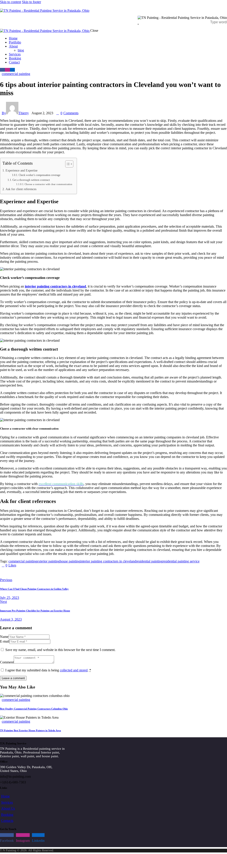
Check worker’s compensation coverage (39, 175)
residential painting (149, 561)
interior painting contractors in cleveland (108, 561)
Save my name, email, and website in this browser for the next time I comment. (60, 650)
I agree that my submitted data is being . (48, 670)
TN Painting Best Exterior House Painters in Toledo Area (30, 730)
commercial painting (16, 74)
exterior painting (48, 561)
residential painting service (181, 561)
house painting (70, 561)
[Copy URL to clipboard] (42, 572)
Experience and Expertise (21, 170)
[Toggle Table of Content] (67, 164)
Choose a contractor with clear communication (48, 184)
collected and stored (74, 670)
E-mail (4, 641)
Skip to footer (31, 2)
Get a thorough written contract (31, 179)
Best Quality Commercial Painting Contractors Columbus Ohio (34, 708)
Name (4, 637)
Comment (7, 662)
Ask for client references (21, 189)
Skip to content (10, 2)
